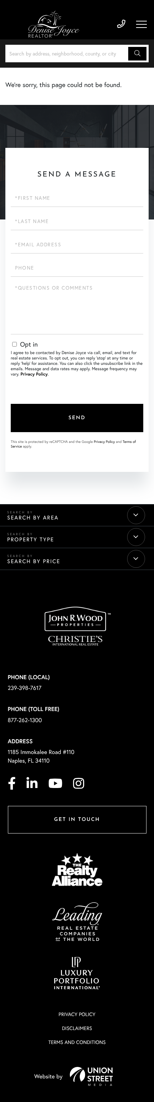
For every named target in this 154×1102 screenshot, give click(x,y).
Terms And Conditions (77, 1042)
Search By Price (33, 561)
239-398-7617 (121, 24)
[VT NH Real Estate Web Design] (91, 1076)
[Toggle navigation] (141, 24)
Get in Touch (77, 819)
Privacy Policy (34, 374)
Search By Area (33, 517)
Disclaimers (77, 1028)
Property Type (30, 539)
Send (77, 418)
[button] (137, 54)
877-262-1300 (25, 720)
